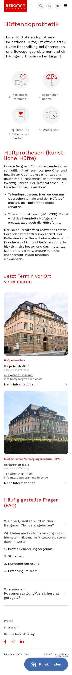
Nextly (58, 656)
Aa (49, 6)
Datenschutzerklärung (19, 634)
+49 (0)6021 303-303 (18, 375)
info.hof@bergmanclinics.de (23, 378)
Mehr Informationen (19, 384)
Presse (8, 621)
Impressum (11, 627)
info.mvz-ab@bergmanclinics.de (26, 477)
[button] (65, 6)
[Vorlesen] (58, 6)
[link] (15, 6)
